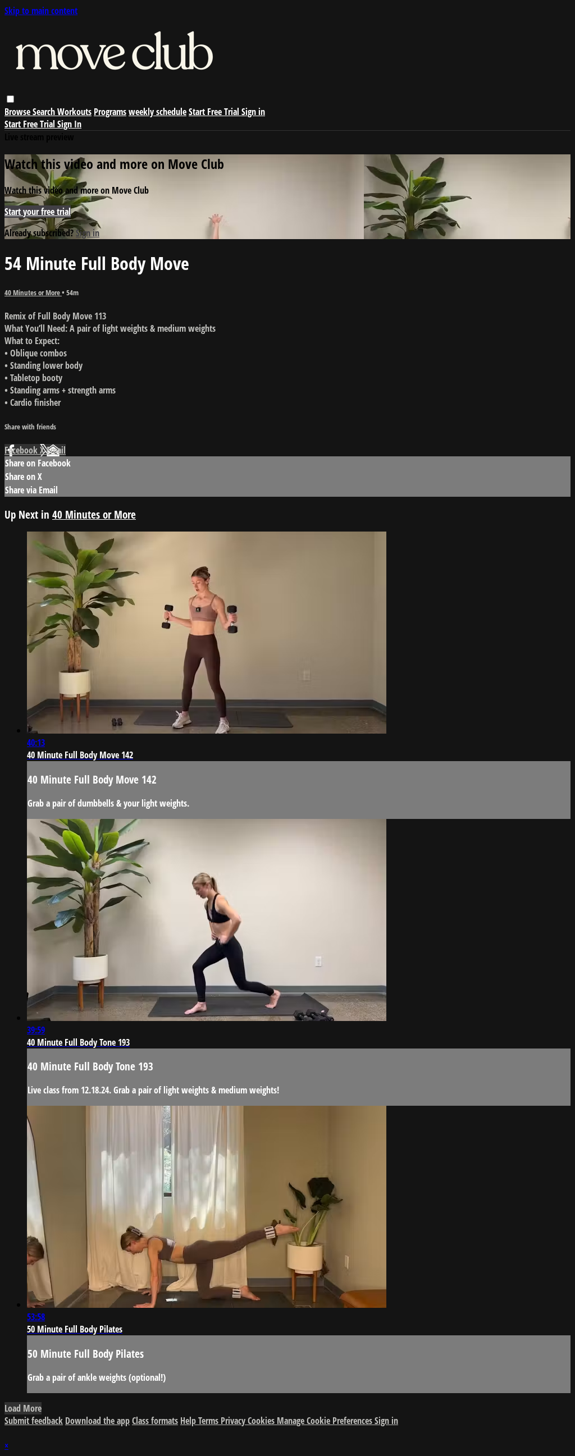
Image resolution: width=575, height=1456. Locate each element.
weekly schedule (157, 112)
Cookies (262, 1420)
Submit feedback (33, 1420)
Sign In (69, 124)
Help (189, 1420)
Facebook (22, 450)
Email (56, 450)
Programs (110, 112)
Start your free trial (37, 211)
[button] (10, 99)
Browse (18, 112)
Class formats (155, 1420)
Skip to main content (40, 10)
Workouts (74, 112)
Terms (209, 1420)
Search (45, 112)
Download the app (97, 1420)
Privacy (234, 1420)
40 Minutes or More (33, 292)
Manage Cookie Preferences (326, 1420)
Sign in (253, 112)
